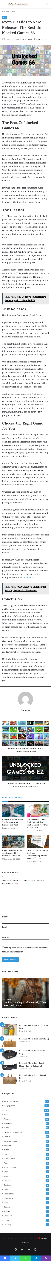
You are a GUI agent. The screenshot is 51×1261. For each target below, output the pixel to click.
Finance (7, 1119)
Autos (6, 1150)
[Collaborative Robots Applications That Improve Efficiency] (13, 841)
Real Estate (9, 1194)
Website (5, 937)
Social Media (9, 1158)
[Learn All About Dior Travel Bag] (9, 1042)
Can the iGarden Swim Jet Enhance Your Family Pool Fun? (12, 822)
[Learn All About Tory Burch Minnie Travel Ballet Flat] (9, 1067)
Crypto (7, 1180)
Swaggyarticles (10, 1106)
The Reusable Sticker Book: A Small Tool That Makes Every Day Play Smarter (37, 823)
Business (8, 1123)
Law (5, 1154)
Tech (13, 11)
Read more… (29, 577)
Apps (6, 1163)
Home (6, 11)
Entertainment (10, 1167)
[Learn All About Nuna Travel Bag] (9, 1054)
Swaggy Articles (11, 1101)
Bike (6, 1202)
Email (5, 927)
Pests (6, 1220)
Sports (7, 1211)
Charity (7, 1207)
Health (7, 1136)
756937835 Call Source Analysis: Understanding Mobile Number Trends (37, 854)
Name (5, 917)
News (6, 1128)
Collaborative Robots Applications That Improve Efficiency (12, 853)
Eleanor (9, 39)
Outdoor (8, 1216)
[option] (25, 993)
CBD (6, 1189)
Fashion (7, 1145)
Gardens (7, 1185)
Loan (6, 1110)
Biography (8, 1198)
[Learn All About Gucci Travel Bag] (9, 1079)
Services (7, 1172)
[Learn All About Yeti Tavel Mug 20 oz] (9, 1029)
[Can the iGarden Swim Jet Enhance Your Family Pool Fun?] (13, 810)
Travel (7, 1176)
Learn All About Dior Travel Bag (34, 1039)
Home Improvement (13, 1132)
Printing (7, 1224)
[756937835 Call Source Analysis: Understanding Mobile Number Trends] (38, 841)
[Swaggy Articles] (18, 4)
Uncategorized (10, 1141)
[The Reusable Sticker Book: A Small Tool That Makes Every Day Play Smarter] (38, 810)
